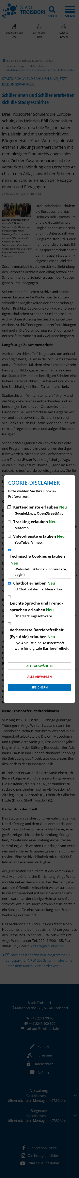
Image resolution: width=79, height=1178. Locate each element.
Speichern (39, 687)
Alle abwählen (39, 677)
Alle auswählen (39, 666)
